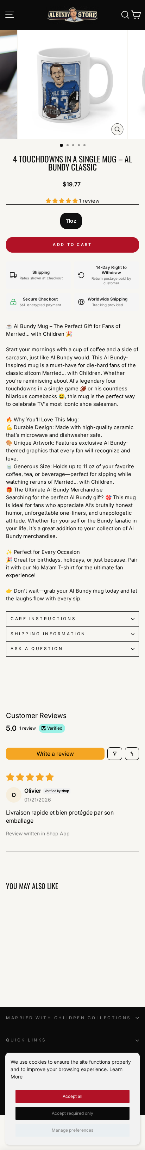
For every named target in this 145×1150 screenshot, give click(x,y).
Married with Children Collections (68, 1017)
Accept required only (72, 1113)
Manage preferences (72, 1130)
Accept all (72, 1096)
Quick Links (26, 1040)
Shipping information (48, 633)
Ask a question (37, 648)
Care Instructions (43, 618)
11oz (71, 221)
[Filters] (114, 753)
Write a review (55, 753)
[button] (62, 201)
